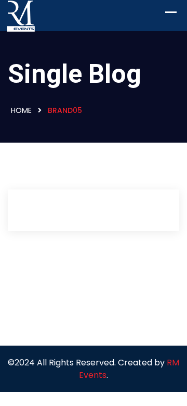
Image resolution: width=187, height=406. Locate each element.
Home (21, 110)
